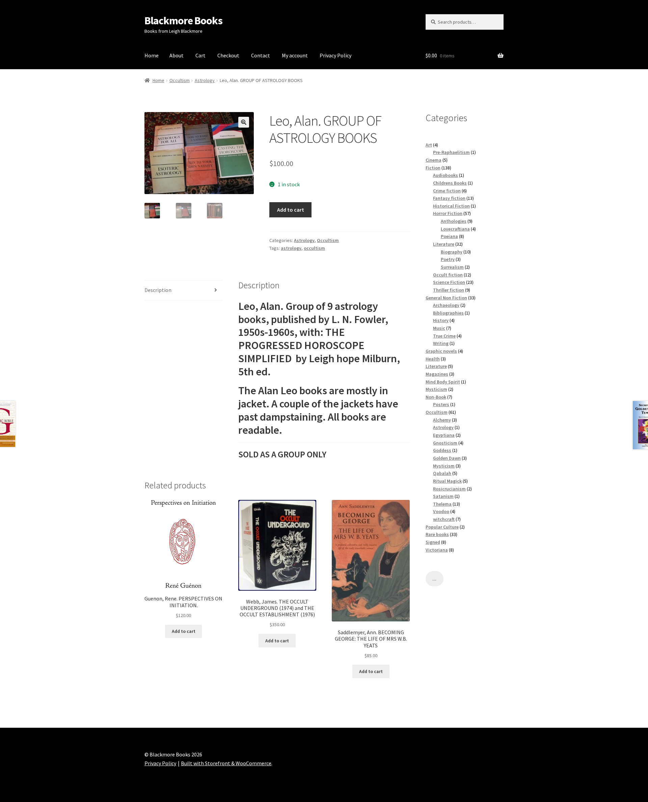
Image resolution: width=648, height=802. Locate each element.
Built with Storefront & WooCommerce (226, 763)
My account (295, 55)
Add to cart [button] (183, 631)
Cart (200, 55)
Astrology (205, 80)
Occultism (179, 80)
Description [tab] (157, 290)
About (176, 55)
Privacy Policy (335, 55)
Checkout (228, 55)
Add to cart (290, 209)
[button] (243, 122)
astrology (291, 248)
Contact (260, 55)
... (434, 579)
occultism (314, 248)
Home (151, 55)
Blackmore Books (183, 20)
